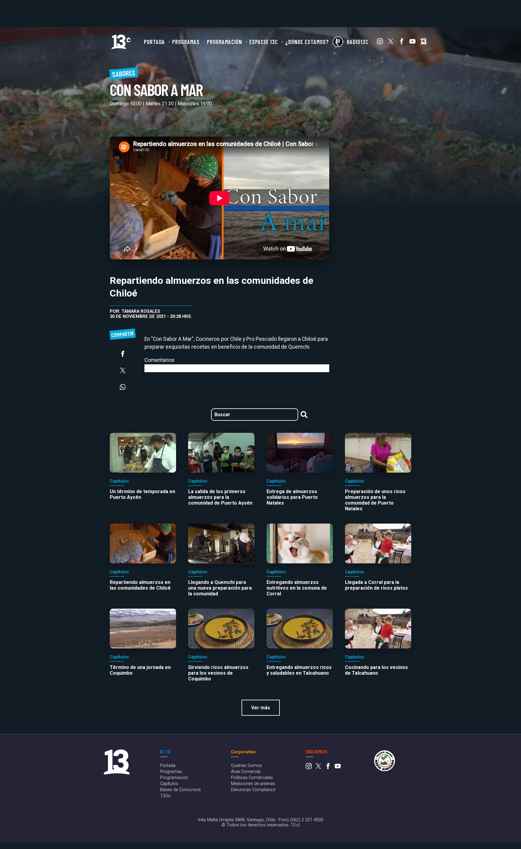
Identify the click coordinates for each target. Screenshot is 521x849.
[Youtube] (412, 43)
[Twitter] (391, 43)
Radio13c (357, 41)
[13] (423, 43)
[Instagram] (380, 43)
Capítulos (169, 783)
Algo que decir (338, 41)
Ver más (260, 708)
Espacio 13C (263, 41)
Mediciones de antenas (253, 783)
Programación (224, 41)
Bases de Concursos (180, 789)
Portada (154, 41)
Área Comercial (245, 771)
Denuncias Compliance (253, 789)
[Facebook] (402, 43)
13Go (165, 795)
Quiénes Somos (246, 765)
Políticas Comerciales (252, 777)
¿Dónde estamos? (307, 41)
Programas (186, 41)
